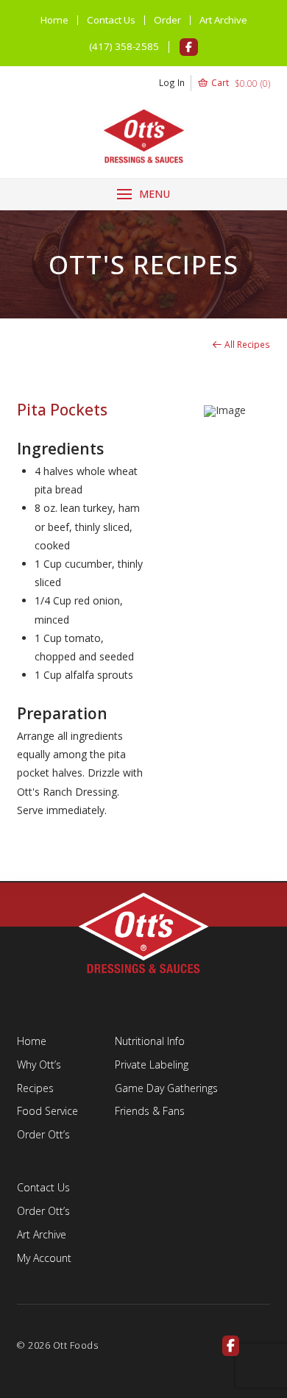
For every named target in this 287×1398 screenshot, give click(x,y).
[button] (214, 83)
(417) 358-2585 (124, 46)
